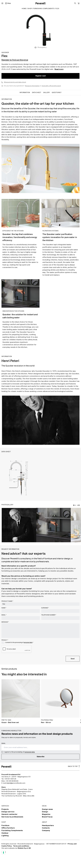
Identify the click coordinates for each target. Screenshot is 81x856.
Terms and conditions (21, 846)
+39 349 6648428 (11, 781)
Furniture (5, 825)
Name (3, 608)
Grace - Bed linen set (10, 722)
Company (46, 830)
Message (5, 622)
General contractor (9, 814)
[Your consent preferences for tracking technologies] (3, 852)
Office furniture (8, 828)
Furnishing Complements (43, 8)
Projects (5, 809)
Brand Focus (47, 817)
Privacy (4, 640)
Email (3, 615)
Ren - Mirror (46, 722)
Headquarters (48, 825)
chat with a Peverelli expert (51, 86)
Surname (45, 608)
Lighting (5, 835)
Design (45, 812)
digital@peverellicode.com (15, 783)
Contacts (46, 828)
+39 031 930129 (10, 779)
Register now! (40, 76)
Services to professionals (12, 817)
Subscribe (40, 756)
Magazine (46, 814)
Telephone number (48, 615)
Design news (47, 809)
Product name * (7, 601)
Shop (30, 8)
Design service (7, 812)
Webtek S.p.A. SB (24, 848)
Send (72, 659)
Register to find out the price (14, 60)
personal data (28, 642)
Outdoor (4, 833)
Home (24, 8)
